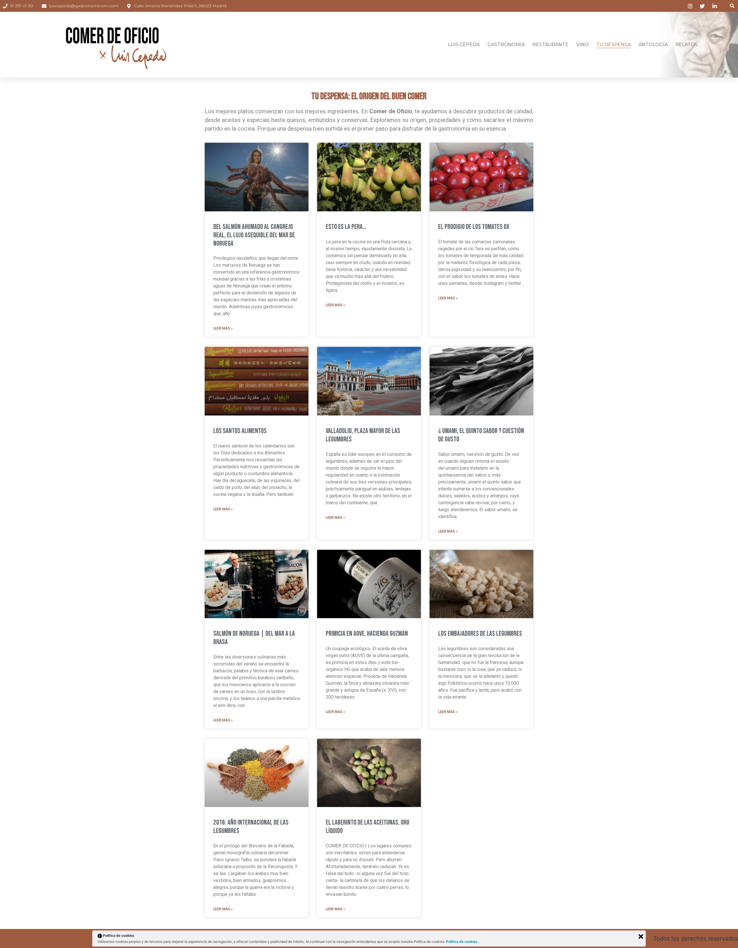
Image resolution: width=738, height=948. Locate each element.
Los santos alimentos (240, 431)
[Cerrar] (641, 936)
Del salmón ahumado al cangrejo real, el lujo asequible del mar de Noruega (254, 235)
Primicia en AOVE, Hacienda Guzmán (367, 633)
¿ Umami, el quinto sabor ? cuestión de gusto (481, 435)
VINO (582, 44)
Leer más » (223, 328)
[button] (732, 5)
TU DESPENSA (613, 44)
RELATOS (686, 44)
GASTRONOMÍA (506, 44)
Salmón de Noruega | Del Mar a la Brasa (254, 637)
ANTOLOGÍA (653, 44)
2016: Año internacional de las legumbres (251, 826)
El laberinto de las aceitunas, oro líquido (367, 826)
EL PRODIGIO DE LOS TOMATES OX (473, 227)
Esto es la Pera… (346, 227)
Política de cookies (462, 941)
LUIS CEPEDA (464, 44)
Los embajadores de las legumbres (480, 633)
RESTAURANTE (550, 44)
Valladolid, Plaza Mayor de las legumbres (363, 435)
